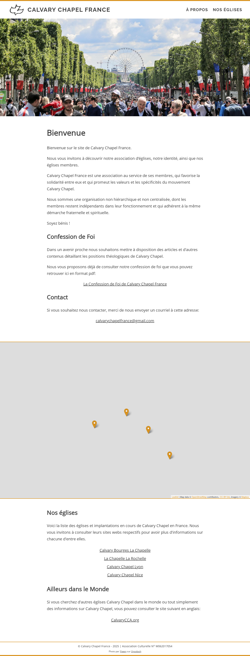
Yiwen (123, 651)
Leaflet (175, 496)
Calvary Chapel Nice (125, 574)
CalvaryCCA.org (125, 620)
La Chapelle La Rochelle (125, 558)
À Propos (197, 9)
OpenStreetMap (199, 496)
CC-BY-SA (225, 496)
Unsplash (136, 651)
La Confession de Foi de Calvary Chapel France (125, 284)
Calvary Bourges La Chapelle (125, 550)
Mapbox (245, 496)
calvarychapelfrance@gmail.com (125, 320)
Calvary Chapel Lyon (125, 566)
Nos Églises (227, 9)
